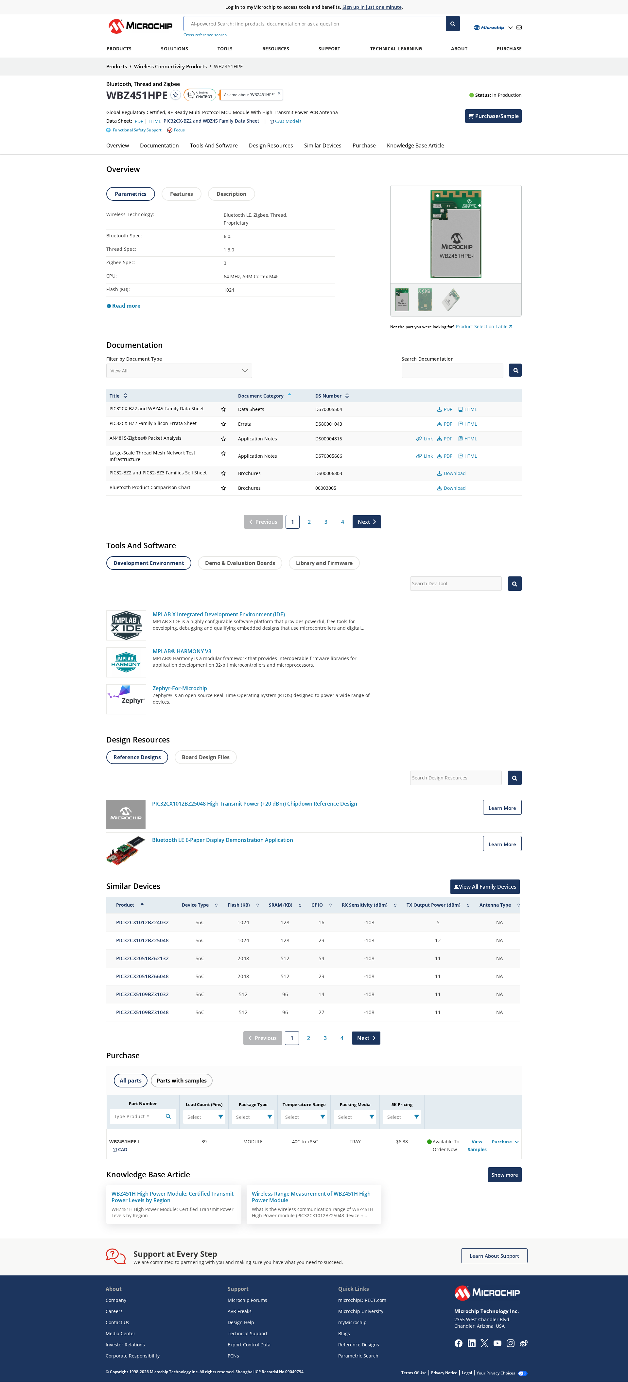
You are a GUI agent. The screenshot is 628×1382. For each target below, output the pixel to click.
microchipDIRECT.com (362, 1300)
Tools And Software (214, 145)
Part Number (143, 1103)
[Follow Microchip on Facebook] (458, 1345)
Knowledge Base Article (415, 145)
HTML (470, 409)
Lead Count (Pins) (204, 1104)
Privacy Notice (444, 1372)
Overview (117, 145)
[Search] (453, 23)
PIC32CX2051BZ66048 (142, 976)
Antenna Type (495, 905)
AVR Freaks (240, 1311)
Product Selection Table (482, 326)
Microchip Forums (247, 1300)
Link (428, 438)
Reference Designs (358, 1344)
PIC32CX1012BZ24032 (142, 922)
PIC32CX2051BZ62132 (142, 958)
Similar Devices (322, 145)
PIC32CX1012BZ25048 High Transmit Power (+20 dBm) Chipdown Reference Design (254, 803)
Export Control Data (249, 1344)
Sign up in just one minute (372, 7)
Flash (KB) (239, 905)
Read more (125, 305)
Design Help (241, 1322)
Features (181, 193)
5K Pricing (402, 1104)
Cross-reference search (205, 35)
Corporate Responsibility (133, 1356)
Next (364, 521)
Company (116, 1300)
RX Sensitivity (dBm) (365, 905)
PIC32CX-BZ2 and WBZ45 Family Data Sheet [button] (211, 121)
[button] (289, 117)
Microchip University (360, 1311)
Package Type (253, 1104)
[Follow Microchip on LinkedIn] (471, 1345)
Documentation (159, 145)
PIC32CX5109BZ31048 (142, 1012)
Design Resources (271, 145)
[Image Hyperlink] (140, 33)
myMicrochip (352, 1322)
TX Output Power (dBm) (434, 905)
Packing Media (355, 1104)
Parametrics (131, 193)
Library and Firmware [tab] (324, 563)
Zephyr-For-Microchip (180, 688)
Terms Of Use (414, 1372)
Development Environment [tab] (148, 563)
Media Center (120, 1333)
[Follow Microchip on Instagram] (510, 1345)
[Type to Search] (515, 370)
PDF (447, 409)
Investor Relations (125, 1344)
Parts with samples (182, 1080)
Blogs (344, 1333)
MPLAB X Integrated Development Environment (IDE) (219, 614)
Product (125, 905)
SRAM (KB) (280, 905)
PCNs (233, 1356)
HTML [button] (154, 121)
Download (454, 473)
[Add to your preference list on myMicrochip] (175, 95)
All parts (131, 1080)
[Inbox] (519, 27)
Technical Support (248, 1333)
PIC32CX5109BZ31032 (142, 994)
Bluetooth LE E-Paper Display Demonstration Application (222, 840)
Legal (467, 1372)
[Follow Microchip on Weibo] (523, 1344)
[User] (492, 28)
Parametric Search (358, 1356)
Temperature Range (304, 1104)
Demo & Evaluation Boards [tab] (240, 563)
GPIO (317, 905)
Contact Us (117, 1322)
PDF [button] (139, 121)
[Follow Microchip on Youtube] (497, 1344)
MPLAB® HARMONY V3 (182, 651)
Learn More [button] (502, 808)
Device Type (195, 905)
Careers (114, 1311)
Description (232, 193)
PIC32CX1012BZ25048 (142, 940)
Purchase (364, 145)
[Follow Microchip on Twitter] (484, 1345)
